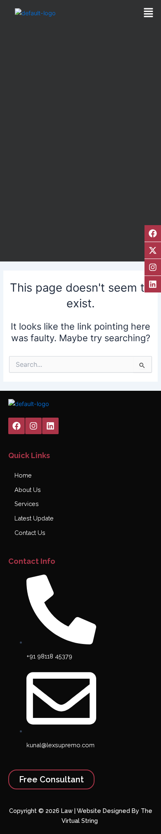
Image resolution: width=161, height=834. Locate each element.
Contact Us (29, 532)
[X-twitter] (152, 250)
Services (26, 503)
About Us (27, 489)
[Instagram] (152, 267)
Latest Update (34, 518)
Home (23, 475)
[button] (148, 13)
